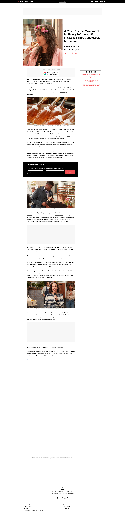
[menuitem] (17, 1)
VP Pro (92, 1)
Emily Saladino (74, 46)
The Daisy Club (59, 215)
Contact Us (65, 504)
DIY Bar (64, 219)
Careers (26, 508)
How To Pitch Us (66, 506)
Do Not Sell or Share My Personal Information (62, 493)
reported (62, 312)
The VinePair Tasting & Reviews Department (33, 510)
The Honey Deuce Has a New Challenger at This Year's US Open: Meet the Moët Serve (91, 76)
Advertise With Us (28, 506)
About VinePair (27, 504)
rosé (43, 79)
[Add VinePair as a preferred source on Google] (51, 73)
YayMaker (29, 215)
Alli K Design (63, 92)
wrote (68, 136)
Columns (26, 1)
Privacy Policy (66, 508)
